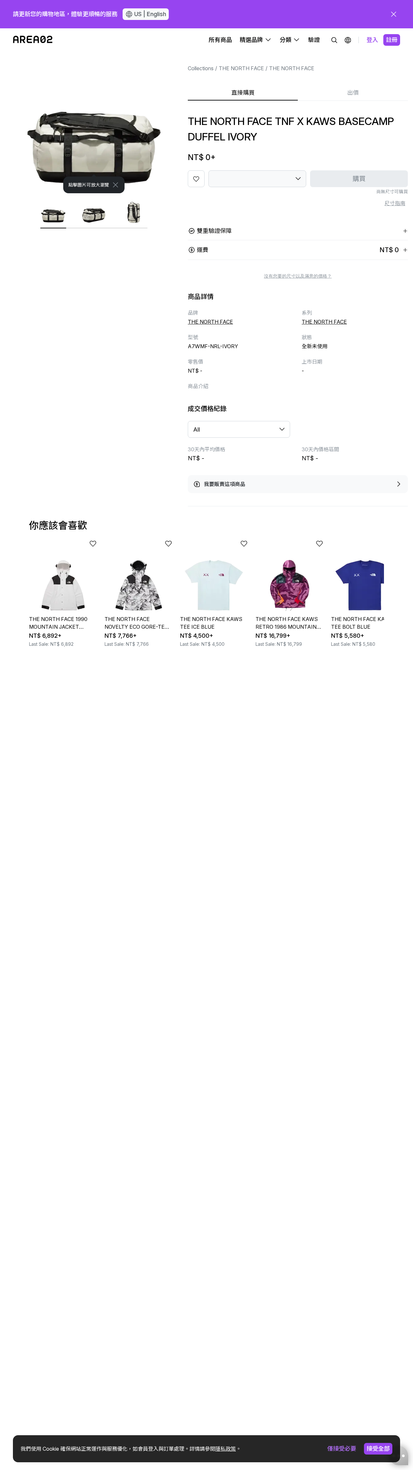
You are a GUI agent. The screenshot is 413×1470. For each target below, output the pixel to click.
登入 (372, 39)
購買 (359, 179)
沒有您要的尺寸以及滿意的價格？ (298, 276)
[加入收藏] (196, 178)
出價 (353, 92)
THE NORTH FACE (241, 68)
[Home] (33, 40)
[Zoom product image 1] (94, 122)
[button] (347, 39)
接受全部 (378, 1448)
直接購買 (243, 92)
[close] (393, 14)
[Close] (115, 185)
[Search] (334, 39)
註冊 (392, 39)
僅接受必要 (341, 1448)
